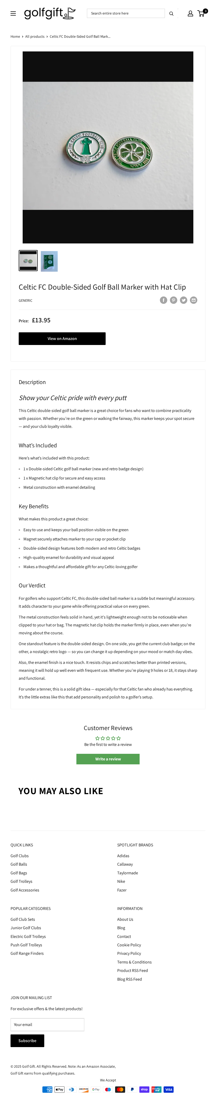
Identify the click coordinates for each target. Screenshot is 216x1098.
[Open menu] (13, 13)
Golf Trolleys (21, 881)
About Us (125, 919)
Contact (124, 936)
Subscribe (27, 1040)
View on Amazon (62, 338)
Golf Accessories (25, 890)
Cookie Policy (129, 945)
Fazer (121, 890)
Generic (25, 300)
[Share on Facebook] (163, 300)
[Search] (171, 13)
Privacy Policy (129, 953)
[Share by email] (193, 300)
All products (35, 36)
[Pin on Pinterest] (173, 300)
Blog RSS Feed (129, 979)
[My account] (190, 13)
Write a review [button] (108, 759)
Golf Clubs (20, 856)
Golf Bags (19, 873)
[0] (201, 13)
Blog (121, 928)
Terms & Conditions (134, 962)
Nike (121, 881)
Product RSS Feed (132, 970)
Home (15, 36)
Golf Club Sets (23, 919)
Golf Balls (19, 864)
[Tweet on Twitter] (183, 300)
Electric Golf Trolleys (28, 936)
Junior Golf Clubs (26, 928)
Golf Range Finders (27, 953)
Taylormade (127, 873)
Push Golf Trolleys (26, 945)
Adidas (123, 856)
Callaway (125, 864)
